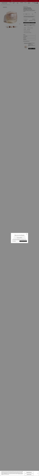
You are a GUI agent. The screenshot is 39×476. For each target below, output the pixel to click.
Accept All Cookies (29, 474)
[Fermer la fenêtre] (26, 234)
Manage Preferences (29, 472)
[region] (19, 473)
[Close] (38, 473)
